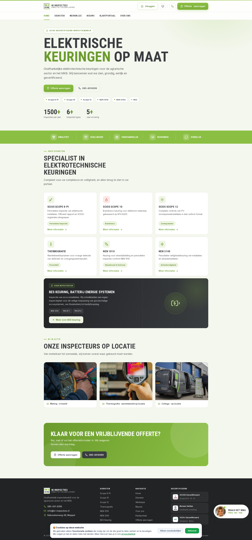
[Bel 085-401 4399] (172, 6)
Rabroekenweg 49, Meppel (61, 515)
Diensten (60, 16)
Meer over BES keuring (68, 320)
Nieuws (90, 16)
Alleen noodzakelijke (170, 531)
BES (135, 99)
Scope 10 (70, 99)
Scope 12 (87, 99)
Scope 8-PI (53, 99)
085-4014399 (89, 88)
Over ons (125, 16)
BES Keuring (105, 520)
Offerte (194, 6)
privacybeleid (128, 534)
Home (47, 16)
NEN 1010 (103, 99)
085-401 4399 (54, 506)
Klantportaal (108, 16)
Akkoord (192, 531)
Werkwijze (76, 16)
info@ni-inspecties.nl (58, 511)
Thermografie (106, 507)
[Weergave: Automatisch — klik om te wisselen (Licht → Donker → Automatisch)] (163, 6)
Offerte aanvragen (60, 88)
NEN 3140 (121, 99)
